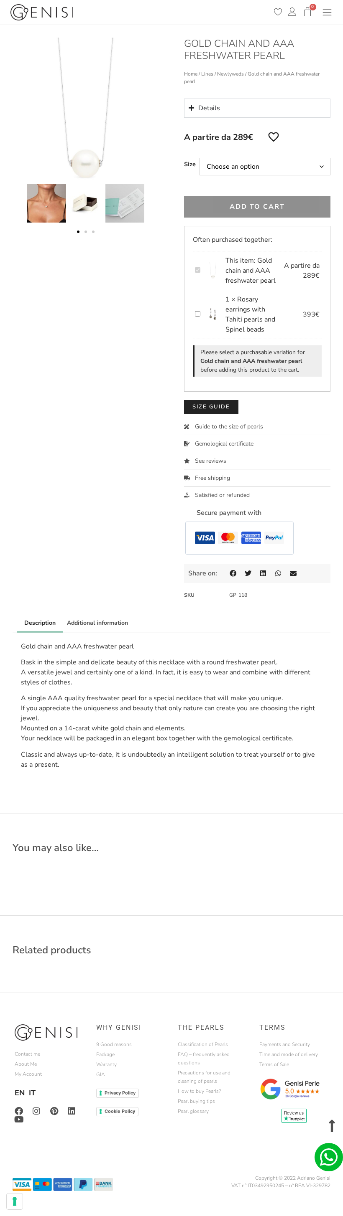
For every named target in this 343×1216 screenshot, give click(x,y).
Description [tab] (40, 623)
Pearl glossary (193, 1111)
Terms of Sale (274, 1064)
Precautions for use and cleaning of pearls (204, 1076)
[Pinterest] (54, 1111)
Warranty (106, 1064)
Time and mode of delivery (288, 1054)
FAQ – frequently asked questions (204, 1058)
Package (105, 1054)
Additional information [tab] (97, 623)
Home (190, 74)
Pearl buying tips (196, 1101)
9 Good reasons (114, 1044)
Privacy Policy (120, 1093)
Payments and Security (284, 1044)
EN (20, 1093)
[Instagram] (36, 1111)
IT (32, 1093)
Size (190, 164)
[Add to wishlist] (273, 136)
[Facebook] (19, 1111)
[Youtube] (19, 1119)
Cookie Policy (120, 1111)
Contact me (27, 1054)
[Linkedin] (71, 1111)
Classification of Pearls (203, 1044)
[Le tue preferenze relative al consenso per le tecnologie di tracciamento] (15, 1201)
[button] (78, 232)
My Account (28, 1074)
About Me (26, 1064)
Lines (207, 74)
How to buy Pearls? (199, 1091)
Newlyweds (230, 74)
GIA (100, 1074)
